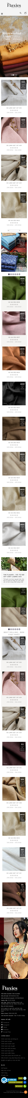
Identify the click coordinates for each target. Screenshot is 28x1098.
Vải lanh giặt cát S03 (14, 183)
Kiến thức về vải (6, 1070)
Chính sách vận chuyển (8, 1046)
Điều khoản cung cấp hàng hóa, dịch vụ (13, 1058)
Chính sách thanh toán (8, 1043)
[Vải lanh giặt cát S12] (14, 753)
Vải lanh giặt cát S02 (14, 108)
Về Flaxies (4, 1068)
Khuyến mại (4, 1075)
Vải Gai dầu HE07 (14, 337)
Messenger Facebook (15, 1082)
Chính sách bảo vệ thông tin (9, 1039)
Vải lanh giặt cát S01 (14, 873)
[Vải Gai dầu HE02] (14, 205)
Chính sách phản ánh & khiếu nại (11, 1055)
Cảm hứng (4, 1073)
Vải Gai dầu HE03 (14, 477)
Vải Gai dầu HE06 (14, 372)
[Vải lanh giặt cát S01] (14, 859)
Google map (7, 1032)
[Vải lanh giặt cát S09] (14, 130)
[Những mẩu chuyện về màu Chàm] (14, 262)
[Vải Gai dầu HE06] (14, 358)
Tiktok (5, 1027)
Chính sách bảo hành (7, 1051)
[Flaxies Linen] (14, 5)
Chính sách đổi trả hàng (8, 1048)
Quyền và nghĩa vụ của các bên (10, 1060)
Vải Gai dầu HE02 (14, 220)
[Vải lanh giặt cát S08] (14, 789)
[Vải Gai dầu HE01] (14, 534)
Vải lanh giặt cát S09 (14, 145)
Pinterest (5, 1029)
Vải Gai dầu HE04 (14, 442)
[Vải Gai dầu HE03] (14, 464)
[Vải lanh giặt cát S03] (14, 168)
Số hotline (19, 1086)
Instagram (6, 1025)
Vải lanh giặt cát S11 (14, 908)
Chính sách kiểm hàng (7, 1053)
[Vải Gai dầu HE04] (14, 428)
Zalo (20, 1078)
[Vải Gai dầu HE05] (14, 393)
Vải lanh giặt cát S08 (14, 803)
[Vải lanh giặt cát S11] (14, 894)
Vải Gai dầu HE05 (14, 407)
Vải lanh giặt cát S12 (14, 767)
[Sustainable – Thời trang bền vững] (14, 242)
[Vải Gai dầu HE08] (14, 597)
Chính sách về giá (6, 1041)
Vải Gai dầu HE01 (14, 548)
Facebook (6, 1022)
